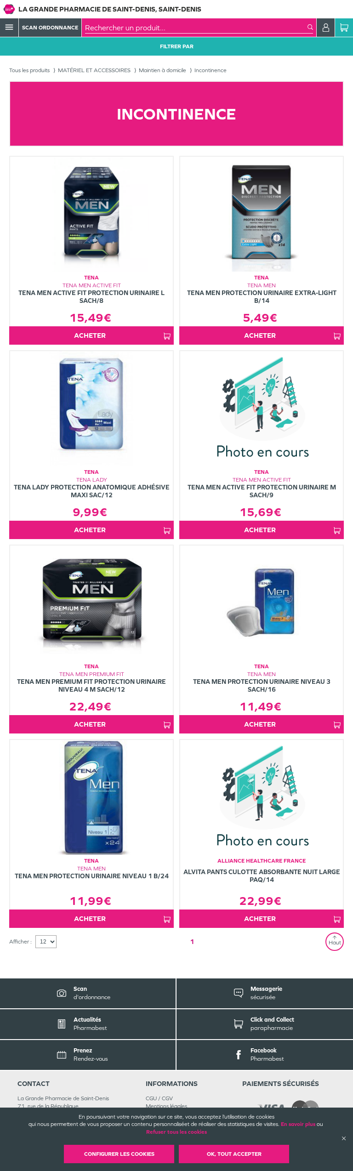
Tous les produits (29, 70)
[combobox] (196, 28)
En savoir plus (298, 1124)
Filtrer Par (177, 46)
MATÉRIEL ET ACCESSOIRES (94, 70)
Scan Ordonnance (50, 27)
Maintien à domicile (162, 70)
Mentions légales (166, 1106)
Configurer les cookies (119, 1154)
